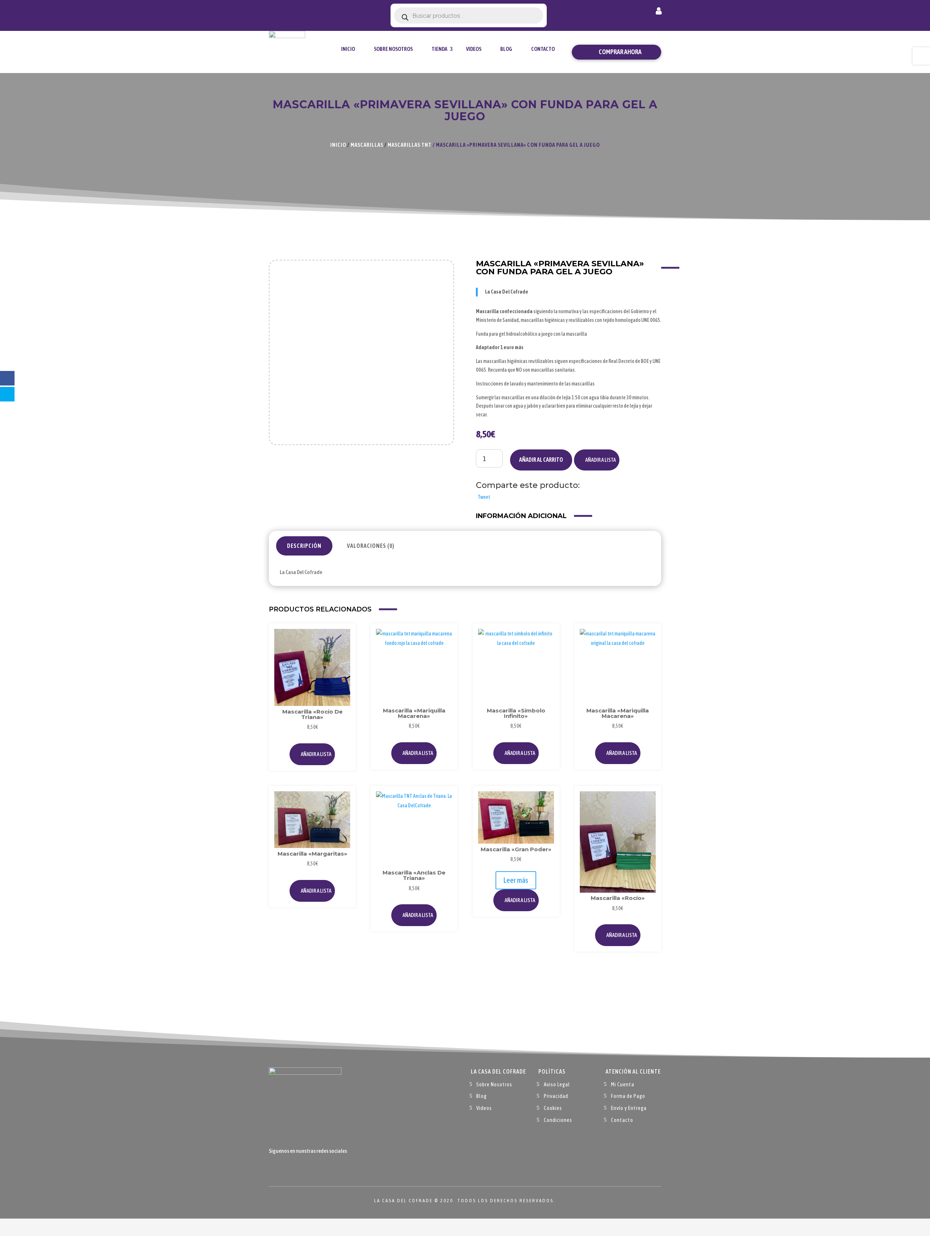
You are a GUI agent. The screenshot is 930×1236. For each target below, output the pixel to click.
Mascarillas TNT (410, 145)
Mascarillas (367, 145)
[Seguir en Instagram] (304, 1168)
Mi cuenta (659, 12)
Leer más (516, 880)
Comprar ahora (620, 52)
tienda (439, 49)
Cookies (553, 1108)
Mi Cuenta (622, 1084)
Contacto (543, 49)
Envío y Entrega (629, 1108)
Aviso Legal (557, 1084)
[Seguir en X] (289, 1168)
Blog (506, 49)
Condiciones (558, 1120)
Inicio (348, 49)
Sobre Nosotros (393, 49)
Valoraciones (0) (371, 545)
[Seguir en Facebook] (274, 1168)
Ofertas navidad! (309, 12)
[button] (596, 459)
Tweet (484, 497)
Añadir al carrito (541, 459)
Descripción (304, 545)
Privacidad (556, 1096)
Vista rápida (342, 653)
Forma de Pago (628, 1096)
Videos (473, 49)
